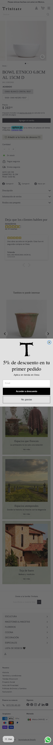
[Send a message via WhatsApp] (48, 740)
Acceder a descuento (26, 391)
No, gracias (26, 399)
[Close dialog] (49, 342)
